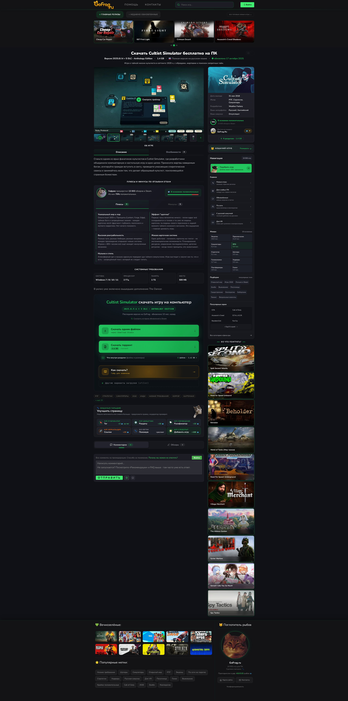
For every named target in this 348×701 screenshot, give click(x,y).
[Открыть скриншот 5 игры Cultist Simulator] (167, 138)
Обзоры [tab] (177, 444)
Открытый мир (216, 282)
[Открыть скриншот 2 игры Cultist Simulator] (127, 138)
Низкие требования (159, 396)
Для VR (148, 678)
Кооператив (230, 292)
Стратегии (238, 99)
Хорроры (115, 678)
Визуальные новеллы (227, 297)
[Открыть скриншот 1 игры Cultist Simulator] (113, 138)
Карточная (189, 396)
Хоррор (176, 396)
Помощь (131, 4)
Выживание (223, 287)
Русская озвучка (132, 678)
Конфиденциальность (235, 687)
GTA (213, 310)
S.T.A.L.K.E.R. (237, 315)
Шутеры (124, 672)
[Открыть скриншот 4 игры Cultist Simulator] (154, 138)
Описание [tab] (121, 152)
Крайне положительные (108, 685)
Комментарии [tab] (122, 444)
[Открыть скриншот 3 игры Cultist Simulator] (140, 138)
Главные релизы (110, 14)
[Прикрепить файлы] (126, 478)
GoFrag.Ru (222, 132)
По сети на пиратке (197, 672)
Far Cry (235, 321)
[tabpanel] (149, 167)
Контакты (153, 4)
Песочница (162, 678)
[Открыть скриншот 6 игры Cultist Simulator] (181, 138)
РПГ (230, 99)
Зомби (213, 287)
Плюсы (121, 204)
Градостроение (217, 292)
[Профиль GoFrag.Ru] (213, 131)
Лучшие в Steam (242, 282)
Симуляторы (234, 102)
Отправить (109, 478)
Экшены (179, 672)
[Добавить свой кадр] (200, 138)
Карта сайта (227, 680)
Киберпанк (241, 292)
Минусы (174, 204)
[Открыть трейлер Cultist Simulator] (100, 138)
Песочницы (235, 287)
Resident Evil (216, 321)
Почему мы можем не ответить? (163, 457)
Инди (142, 396)
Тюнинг (214, 297)
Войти (248, 4)
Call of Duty (236, 310)
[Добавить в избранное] (250, 53)
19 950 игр (247, 158)
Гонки (174, 678)
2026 (141, 685)
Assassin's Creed (218, 315)
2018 (134, 396)
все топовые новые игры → (240, 14)
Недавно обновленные (144, 14)
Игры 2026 (229, 282)
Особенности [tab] (175, 152)
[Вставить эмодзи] (133, 478)
